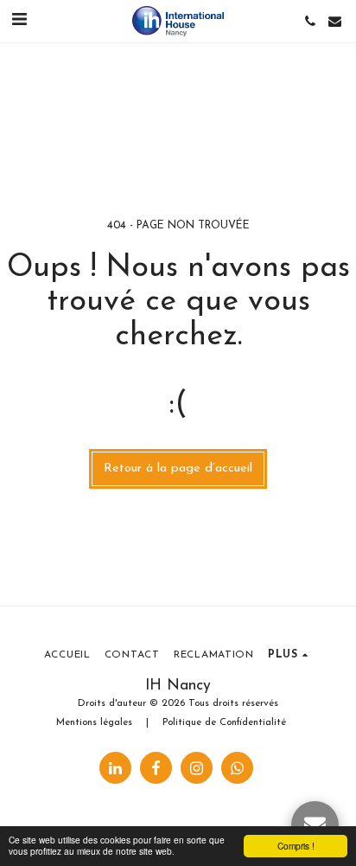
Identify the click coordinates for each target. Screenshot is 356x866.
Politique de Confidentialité (224, 722)
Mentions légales (94, 722)
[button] (19, 20)
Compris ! (296, 845)
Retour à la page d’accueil (178, 468)
